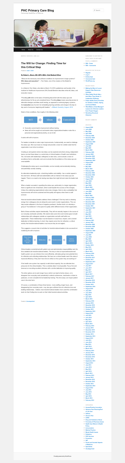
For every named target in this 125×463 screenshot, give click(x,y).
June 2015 (89, 317)
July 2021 (88, 210)
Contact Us (39, 49)
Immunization (90, 428)
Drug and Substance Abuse (94, 420)
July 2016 (88, 290)
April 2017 (89, 272)
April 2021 (89, 216)
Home (23, 49)
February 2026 (90, 135)
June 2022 (89, 191)
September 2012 (90, 386)
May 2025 (88, 148)
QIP (87, 440)
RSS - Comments (91, 65)
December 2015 (90, 305)
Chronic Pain (89, 416)
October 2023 (89, 177)
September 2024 (90, 160)
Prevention (89, 438)
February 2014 (90, 350)
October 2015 (89, 309)
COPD (87, 418)
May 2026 (88, 131)
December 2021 (90, 202)
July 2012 (88, 390)
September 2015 (90, 311)
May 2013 (88, 369)
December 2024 (90, 156)
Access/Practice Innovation (94, 407)
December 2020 (90, 224)
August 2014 (89, 338)
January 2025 (89, 154)
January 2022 (89, 199)
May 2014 (88, 344)
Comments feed (90, 79)
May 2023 (88, 183)
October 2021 (89, 206)
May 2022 (88, 193)
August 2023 (89, 179)
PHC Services (90, 436)
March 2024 (89, 169)
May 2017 (88, 270)
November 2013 (90, 357)
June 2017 (89, 268)
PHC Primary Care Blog (37, 10)
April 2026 (89, 133)
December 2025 (90, 138)
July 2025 (88, 146)
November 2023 (90, 175)
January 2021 (89, 222)
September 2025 (90, 142)
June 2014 (89, 342)
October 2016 (89, 284)
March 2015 (89, 324)
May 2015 (88, 319)
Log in (87, 75)
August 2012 (89, 388)
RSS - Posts (89, 63)
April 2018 (89, 249)
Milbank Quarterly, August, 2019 (62, 107)
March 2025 (89, 150)
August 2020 (89, 233)
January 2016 (89, 303)
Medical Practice (91, 430)
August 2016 (89, 288)
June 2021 (89, 212)
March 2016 (89, 299)
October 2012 (89, 384)
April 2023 (89, 185)
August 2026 (89, 127)
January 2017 (89, 278)
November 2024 (90, 158)
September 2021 (90, 208)
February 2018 (90, 253)
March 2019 (89, 243)
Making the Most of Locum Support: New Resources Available (94, 90)
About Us (30, 49)
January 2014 (89, 353)
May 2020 (88, 239)
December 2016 (90, 280)
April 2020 (89, 241)
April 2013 (89, 371)
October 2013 (89, 359)
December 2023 (90, 173)
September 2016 (90, 286)
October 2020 (89, 228)
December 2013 (90, 355)
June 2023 (89, 181)
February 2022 (90, 197)
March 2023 (89, 187)
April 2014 (89, 346)
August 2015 (89, 313)
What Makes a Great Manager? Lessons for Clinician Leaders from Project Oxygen (95, 109)
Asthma (88, 413)
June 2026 (89, 129)
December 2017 (90, 257)
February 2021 (90, 220)
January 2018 (89, 255)
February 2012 (90, 400)
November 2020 (90, 226)
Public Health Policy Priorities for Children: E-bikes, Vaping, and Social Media (95, 102)
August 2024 (89, 162)
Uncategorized (30, 301)
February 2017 (90, 276)
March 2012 (89, 398)
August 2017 (89, 264)
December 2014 (90, 330)
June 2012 (89, 392)
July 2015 (88, 315)
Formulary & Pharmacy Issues (95, 422)
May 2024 (88, 166)
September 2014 (90, 336)
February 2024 (90, 171)
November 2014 (90, 332)
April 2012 (89, 396)
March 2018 (89, 251)
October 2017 (89, 259)
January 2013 (89, 377)
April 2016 (89, 297)
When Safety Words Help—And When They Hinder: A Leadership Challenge (94, 96)
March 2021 (89, 218)
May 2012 (88, 394)
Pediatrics (89, 434)
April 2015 (89, 321)
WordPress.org (90, 81)
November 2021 (90, 204)
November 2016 (90, 282)
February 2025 (90, 152)
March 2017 (89, 274)
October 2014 (89, 334)
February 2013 (90, 375)
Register (88, 73)
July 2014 (88, 340)
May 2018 (88, 247)
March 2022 (89, 195)
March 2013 (89, 373)
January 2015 (89, 328)
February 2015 (90, 326)
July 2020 (88, 235)
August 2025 (89, 144)
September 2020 (90, 231)
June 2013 (89, 367)
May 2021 (88, 214)
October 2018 (89, 245)
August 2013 (89, 363)
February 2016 (90, 301)
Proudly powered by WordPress (62, 456)
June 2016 (89, 293)
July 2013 (88, 365)
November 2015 (90, 307)
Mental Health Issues (92, 432)
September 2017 (90, 262)
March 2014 (89, 348)
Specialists (89, 446)
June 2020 (89, 237)
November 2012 (90, 381)
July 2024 (88, 164)
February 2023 (90, 189)
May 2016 (88, 295)
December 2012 (90, 379)
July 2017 (88, 266)
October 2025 (89, 140)
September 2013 (90, 361)
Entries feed (89, 77)
